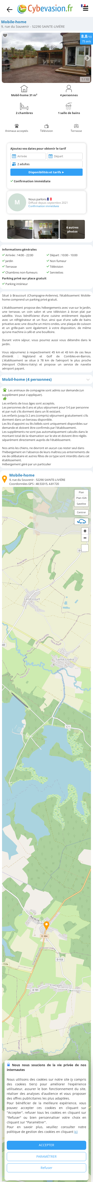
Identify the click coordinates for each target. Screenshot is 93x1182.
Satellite (81, 503)
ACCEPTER (46, 1145)
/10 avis (86, 38)
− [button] (85, 538)
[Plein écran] (84, 548)
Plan (81, 492)
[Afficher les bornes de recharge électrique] (81, 521)
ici (76, 1132)
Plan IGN (81, 498)
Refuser (46, 1168)
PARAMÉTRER (46, 1156)
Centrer (81, 512)
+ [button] (85, 531)
